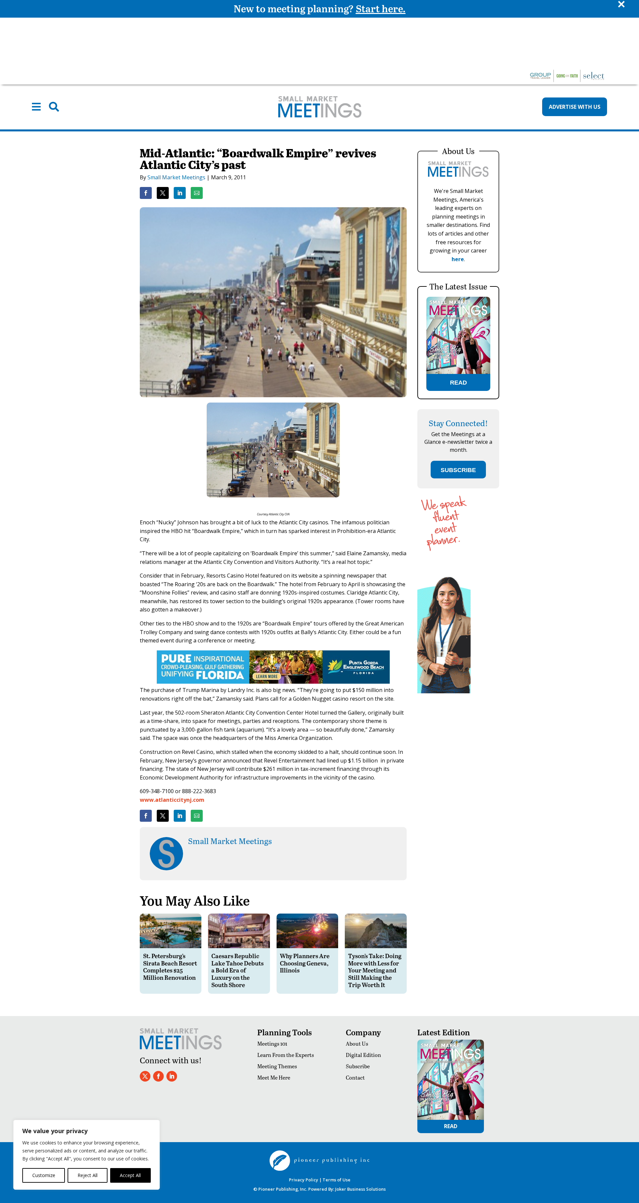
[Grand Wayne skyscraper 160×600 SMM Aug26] (444, 691)
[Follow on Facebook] (158, 1076)
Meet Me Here (273, 1077)
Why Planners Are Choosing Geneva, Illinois (304, 962)
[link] (146, 193)
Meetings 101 (272, 1043)
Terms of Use (336, 1180)
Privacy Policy (303, 1180)
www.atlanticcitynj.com (172, 799)
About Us (357, 1043)
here (458, 259)
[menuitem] (36, 107)
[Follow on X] (145, 1076)
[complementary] (86, 1155)
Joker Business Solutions (360, 1189)
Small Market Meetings (176, 177)
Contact (355, 1077)
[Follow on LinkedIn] (171, 1076)
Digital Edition (363, 1054)
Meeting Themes (277, 1066)
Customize (43, 1175)
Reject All (88, 1175)
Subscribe (358, 1066)
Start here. (381, 8)
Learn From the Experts (285, 1054)
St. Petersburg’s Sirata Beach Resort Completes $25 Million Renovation (170, 966)
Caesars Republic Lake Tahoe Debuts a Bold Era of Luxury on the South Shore (237, 969)
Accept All (130, 1175)
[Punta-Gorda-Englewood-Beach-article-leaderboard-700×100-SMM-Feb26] (273, 681)
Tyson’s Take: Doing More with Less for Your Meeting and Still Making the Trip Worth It (374, 969)
